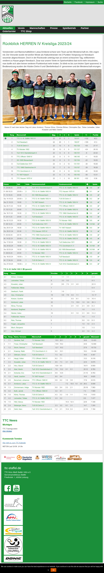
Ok (53, 570)
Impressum (90, 2)
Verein (21, 28)
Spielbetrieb (69, 28)
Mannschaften (37, 28)
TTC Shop (26, 31)
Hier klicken (7, 431)
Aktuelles (8, 28)
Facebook (79, 2)
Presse (54, 28)
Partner (85, 28)
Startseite (68, 2)
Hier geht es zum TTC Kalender (14, 443)
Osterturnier (9, 31)
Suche (100, 2)
